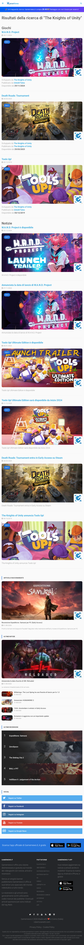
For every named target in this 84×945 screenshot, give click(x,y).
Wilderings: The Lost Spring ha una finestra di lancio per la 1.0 (37, 692)
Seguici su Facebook (16, 806)
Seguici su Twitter (15, 798)
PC (37, 878)
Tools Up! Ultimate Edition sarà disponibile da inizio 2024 (32, 400)
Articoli (39, 901)
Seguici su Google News (17, 831)
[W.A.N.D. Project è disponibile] (42, 252)
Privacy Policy (36, 927)
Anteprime (40, 898)
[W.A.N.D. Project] (42, 57)
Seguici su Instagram (16, 815)
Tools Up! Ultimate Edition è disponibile (22, 342)
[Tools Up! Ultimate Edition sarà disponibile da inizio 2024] (42, 425)
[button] (57, 845)
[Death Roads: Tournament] (42, 121)
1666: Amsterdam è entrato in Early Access (30, 708)
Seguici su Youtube (15, 823)
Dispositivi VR (41, 884)
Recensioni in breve (43, 895)
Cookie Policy (48, 927)
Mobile (39, 881)
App (38, 905)
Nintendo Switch (42, 874)
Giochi (39, 888)
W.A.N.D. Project (10, 32)
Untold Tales (19, 83)
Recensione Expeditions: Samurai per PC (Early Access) (22, 623)
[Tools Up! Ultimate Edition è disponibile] (42, 368)
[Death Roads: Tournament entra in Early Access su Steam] (42, 483)
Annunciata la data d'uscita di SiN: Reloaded (18, 681)
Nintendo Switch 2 (43, 871)
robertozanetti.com (42, 922)
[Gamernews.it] (13, 3)
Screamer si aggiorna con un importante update (31, 716)
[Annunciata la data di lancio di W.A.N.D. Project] (42, 310)
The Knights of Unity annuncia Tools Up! (23, 515)
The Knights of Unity (23, 80)
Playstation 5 (41, 864)
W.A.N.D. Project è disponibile (17, 227)
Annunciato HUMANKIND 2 (24, 700)
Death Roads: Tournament (15, 95)
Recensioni (40, 891)
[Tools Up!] (42, 184)
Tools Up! (6, 159)
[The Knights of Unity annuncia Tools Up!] (42, 540)
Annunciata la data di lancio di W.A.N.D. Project (27, 285)
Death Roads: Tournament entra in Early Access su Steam (32, 457)
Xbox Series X (41, 868)
